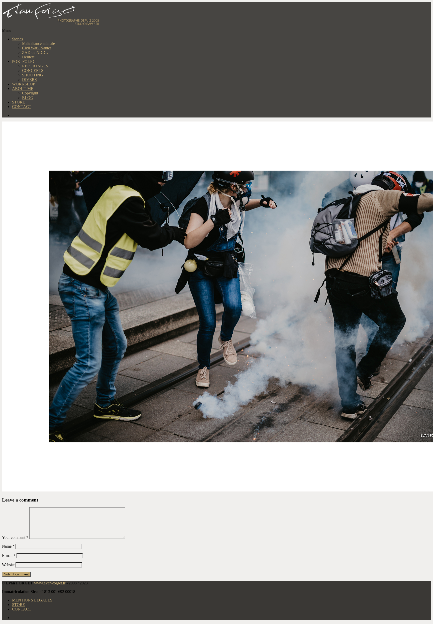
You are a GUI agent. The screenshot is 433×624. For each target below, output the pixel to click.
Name (8, 546)
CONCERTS (32, 70)
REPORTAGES (35, 66)
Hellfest (28, 57)
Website (8, 565)
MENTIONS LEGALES (32, 600)
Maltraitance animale (38, 43)
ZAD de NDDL (35, 52)
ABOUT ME (22, 88)
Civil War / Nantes (36, 48)
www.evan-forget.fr (49, 583)
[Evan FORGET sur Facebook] (221, 115)
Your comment (15, 537)
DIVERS (29, 79)
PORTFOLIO (23, 61)
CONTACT (21, 106)
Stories (17, 39)
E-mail (9, 555)
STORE (18, 102)
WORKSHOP (23, 84)
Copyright (30, 93)
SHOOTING (32, 75)
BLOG (27, 97)
